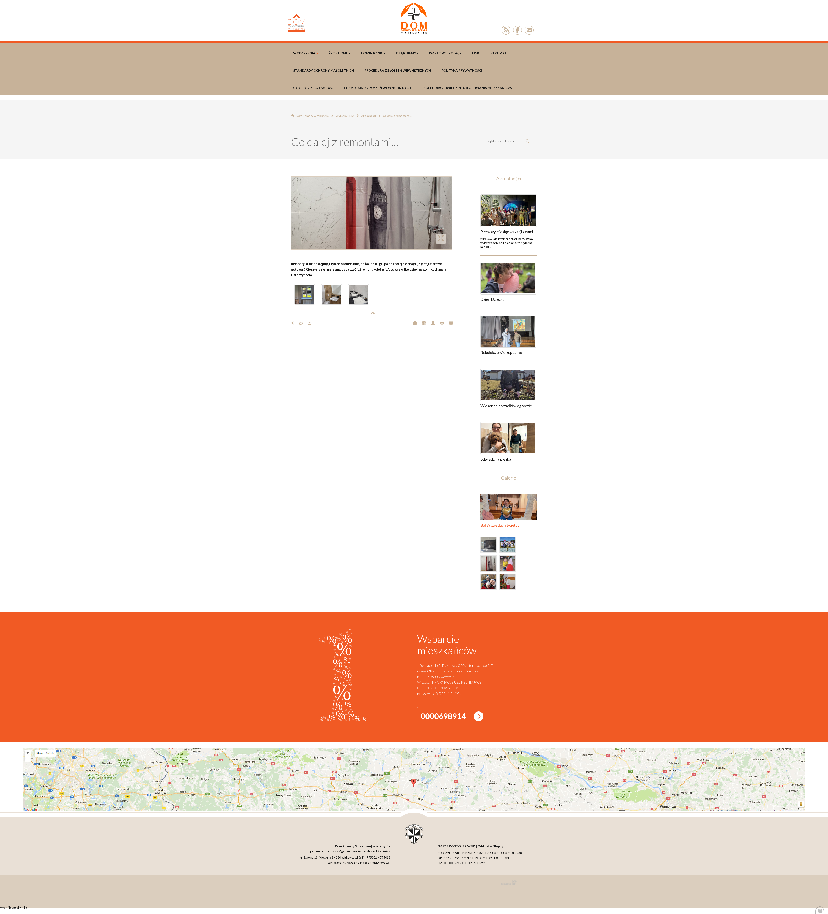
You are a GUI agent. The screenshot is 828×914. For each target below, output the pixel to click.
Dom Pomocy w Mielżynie (312, 115)
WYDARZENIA (304, 53)
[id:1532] (490, 545)
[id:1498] (490, 583)
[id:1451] (508, 583)
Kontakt (499, 53)
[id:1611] (508, 331)
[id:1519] (508, 545)
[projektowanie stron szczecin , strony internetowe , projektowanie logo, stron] (508, 882)
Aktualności (368, 115)
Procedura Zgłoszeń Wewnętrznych (397, 70)
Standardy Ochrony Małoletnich (323, 70)
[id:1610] (508, 385)
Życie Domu (338, 53)
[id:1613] (508, 210)
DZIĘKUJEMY (406, 53)
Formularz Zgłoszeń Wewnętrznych (377, 88)
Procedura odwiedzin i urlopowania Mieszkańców (467, 88)
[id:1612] (508, 278)
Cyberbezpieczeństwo (313, 88)
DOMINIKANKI (372, 53)
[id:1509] (508, 564)
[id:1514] (490, 564)
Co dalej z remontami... (397, 115)
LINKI (476, 53)
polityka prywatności (462, 70)
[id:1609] (508, 438)
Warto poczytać (444, 53)
